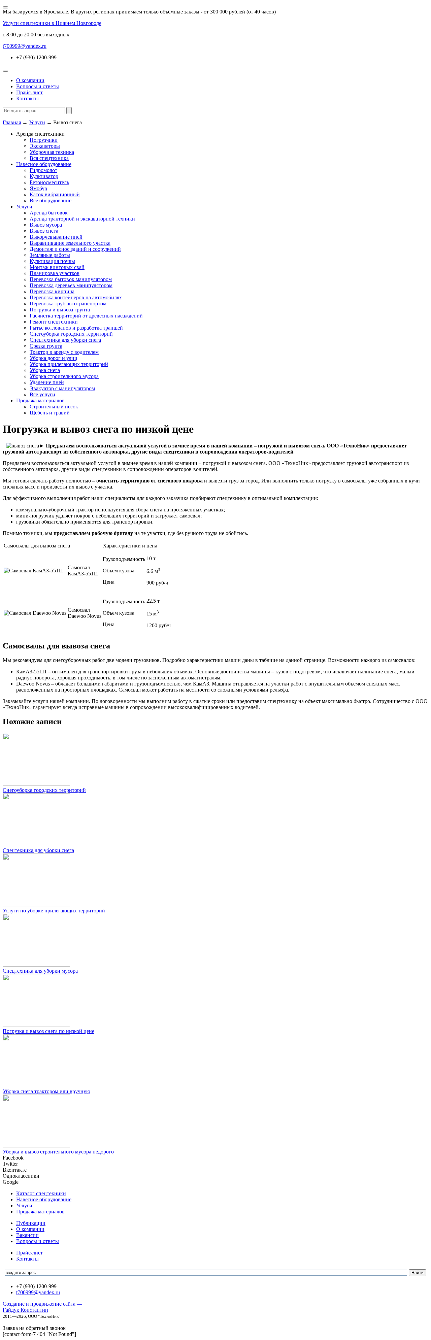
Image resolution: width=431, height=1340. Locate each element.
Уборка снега (45, 370)
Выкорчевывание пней (56, 237)
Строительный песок (54, 406)
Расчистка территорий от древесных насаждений (86, 316)
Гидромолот (43, 170)
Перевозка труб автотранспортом (68, 303)
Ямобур (38, 188)
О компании (30, 80)
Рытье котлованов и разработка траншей (76, 328)
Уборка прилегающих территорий (69, 364)
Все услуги (42, 394)
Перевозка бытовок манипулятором (71, 279)
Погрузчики (44, 140)
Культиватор (44, 176)
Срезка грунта (46, 346)
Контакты (27, 98)
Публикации (30, 1223)
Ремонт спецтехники (54, 322)
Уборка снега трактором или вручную (46, 1091)
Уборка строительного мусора (64, 376)
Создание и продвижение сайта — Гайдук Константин (42, 1307)
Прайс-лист (29, 92)
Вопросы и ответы (37, 86)
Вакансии (27, 1235)
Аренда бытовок (49, 212)
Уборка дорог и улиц (53, 358)
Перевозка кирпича (52, 291)
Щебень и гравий (50, 412)
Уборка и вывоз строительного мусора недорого (58, 1151)
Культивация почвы (52, 261)
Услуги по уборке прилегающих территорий (54, 910)
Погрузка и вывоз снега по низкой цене (48, 1031)
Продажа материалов (40, 400)
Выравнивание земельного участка (70, 243)
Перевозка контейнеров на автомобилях (76, 297)
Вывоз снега (44, 231)
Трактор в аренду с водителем (64, 352)
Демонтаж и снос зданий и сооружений (75, 249)
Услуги (24, 206)
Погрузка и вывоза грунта (60, 309)
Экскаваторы (45, 146)
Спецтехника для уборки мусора (40, 971)
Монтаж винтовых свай (57, 267)
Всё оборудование (50, 200)
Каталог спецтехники (41, 1193)
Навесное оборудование (43, 164)
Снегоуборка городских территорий (71, 334)
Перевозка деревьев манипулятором (71, 285)
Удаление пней (47, 382)
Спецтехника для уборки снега (65, 340)
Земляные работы (50, 255)
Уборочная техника (52, 152)
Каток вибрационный (55, 194)
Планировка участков (54, 273)
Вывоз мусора (46, 225)
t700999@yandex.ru (24, 46)
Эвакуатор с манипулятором (62, 388)
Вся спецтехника (49, 158)
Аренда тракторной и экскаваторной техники (82, 219)
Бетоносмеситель (49, 182)
